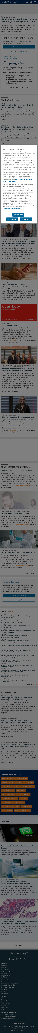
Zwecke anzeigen (18, 214)
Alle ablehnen (12, 219)
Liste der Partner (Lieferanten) (12, 208)
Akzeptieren (25, 219)
